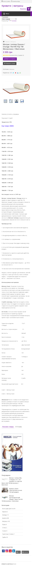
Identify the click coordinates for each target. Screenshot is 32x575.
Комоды (5, 515)
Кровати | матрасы (7, 564)
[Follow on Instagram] (6, 551)
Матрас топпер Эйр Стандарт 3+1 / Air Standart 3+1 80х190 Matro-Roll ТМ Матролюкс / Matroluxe (12, 481)
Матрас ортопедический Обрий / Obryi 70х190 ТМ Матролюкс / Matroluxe (12, 498)
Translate (13, 21)
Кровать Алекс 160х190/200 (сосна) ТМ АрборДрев (15, 490)
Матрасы (11, 69)
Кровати (5, 518)
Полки (4, 524)
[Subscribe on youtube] (10, 551)
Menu (7, 13)
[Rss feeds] (13, 551)
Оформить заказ (10, 63)
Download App (16, 1)
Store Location (6, 1)
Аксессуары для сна (8, 508)
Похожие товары (8, 427)
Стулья (4, 531)
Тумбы (5, 537)
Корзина (23, 9)
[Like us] (3, 551)
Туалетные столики (8, 534)
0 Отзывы (18, 427)
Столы (4, 527)
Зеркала (5, 511)
